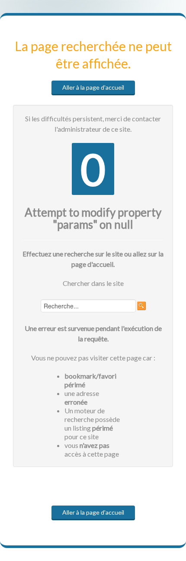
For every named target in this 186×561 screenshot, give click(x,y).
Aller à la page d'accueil (93, 87)
